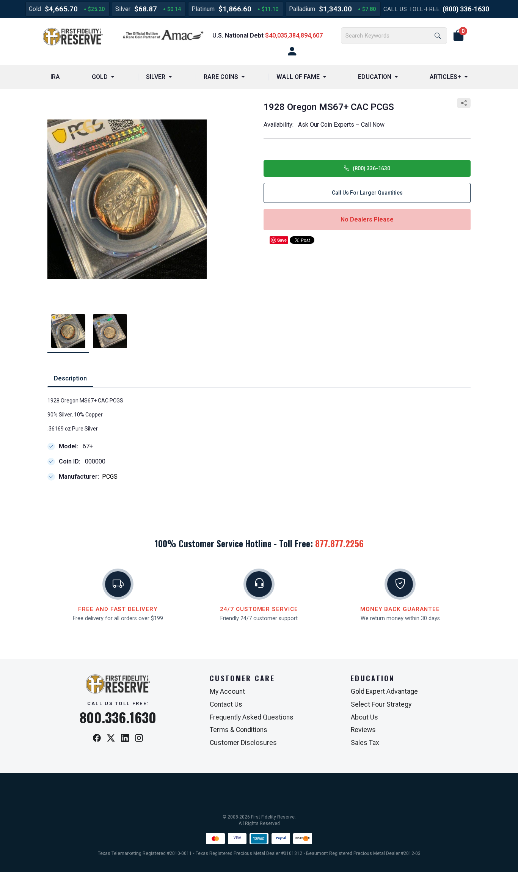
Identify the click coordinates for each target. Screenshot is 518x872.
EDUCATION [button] (374, 76)
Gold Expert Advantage (384, 691)
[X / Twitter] (111, 739)
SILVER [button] (155, 76)
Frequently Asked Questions (252, 717)
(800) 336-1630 (466, 9)
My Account (227, 691)
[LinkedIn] (125, 739)
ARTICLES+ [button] (445, 76)
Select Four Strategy (381, 704)
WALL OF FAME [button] (298, 76)
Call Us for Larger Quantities (367, 193)
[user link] (292, 51)
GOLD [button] (100, 76)
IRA (55, 76)
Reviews (363, 730)
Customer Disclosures (243, 742)
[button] (458, 35)
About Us (364, 717)
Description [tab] (70, 378)
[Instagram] (139, 739)
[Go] (437, 35)
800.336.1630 (118, 717)
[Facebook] (97, 739)
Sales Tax (365, 742)
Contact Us (226, 704)
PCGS (110, 476)
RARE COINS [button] (221, 76)
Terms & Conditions (238, 730)
